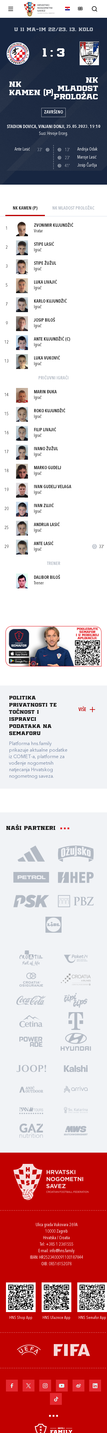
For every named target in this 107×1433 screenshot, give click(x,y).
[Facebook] (12, 1386)
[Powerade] (31, 1041)
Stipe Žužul (45, 263)
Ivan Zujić (44, 506)
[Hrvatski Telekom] (76, 1020)
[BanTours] (31, 1109)
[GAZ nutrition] (31, 1130)
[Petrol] (31, 877)
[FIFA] (72, 1349)
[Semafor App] (53, 664)
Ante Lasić (44, 544)
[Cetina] (31, 1020)
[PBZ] (76, 901)
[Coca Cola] (31, 1000)
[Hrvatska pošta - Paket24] (76, 958)
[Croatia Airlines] (76, 979)
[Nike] (31, 853)
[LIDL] (53, 924)
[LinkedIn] (95, 1386)
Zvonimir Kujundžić (53, 225)
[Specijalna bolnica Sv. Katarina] (76, 1109)
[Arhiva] (94, 8)
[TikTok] (56, 1399)
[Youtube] (62, 1386)
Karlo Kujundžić (50, 301)
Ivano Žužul (46, 449)
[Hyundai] (76, 1041)
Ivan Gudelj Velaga (52, 487)
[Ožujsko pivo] (76, 853)
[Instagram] (45, 1386)
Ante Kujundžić (49, 339)
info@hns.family (62, 1251)
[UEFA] (29, 1349)
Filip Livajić (45, 430)
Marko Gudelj (47, 468)
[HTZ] (31, 958)
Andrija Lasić (47, 525)
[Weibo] (78, 1386)
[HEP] (76, 877)
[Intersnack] (76, 1000)
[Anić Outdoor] (31, 1089)
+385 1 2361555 (59, 1244)
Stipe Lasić (44, 244)
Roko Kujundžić (49, 411)
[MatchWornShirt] (76, 1130)
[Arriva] (76, 1089)
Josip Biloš (44, 320)
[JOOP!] (31, 1068)
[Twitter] (28, 1386)
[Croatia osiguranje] (31, 979)
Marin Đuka (45, 392)
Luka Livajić (45, 282)
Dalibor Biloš (47, 578)
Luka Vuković (47, 358)
